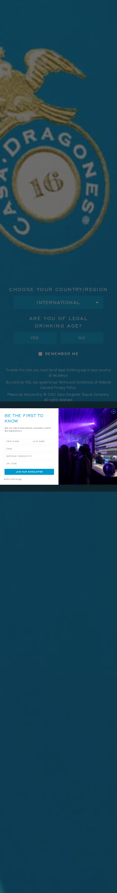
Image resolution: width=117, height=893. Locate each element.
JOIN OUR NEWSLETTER (29, 472)
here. (20, 479)
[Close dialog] (114, 411)
